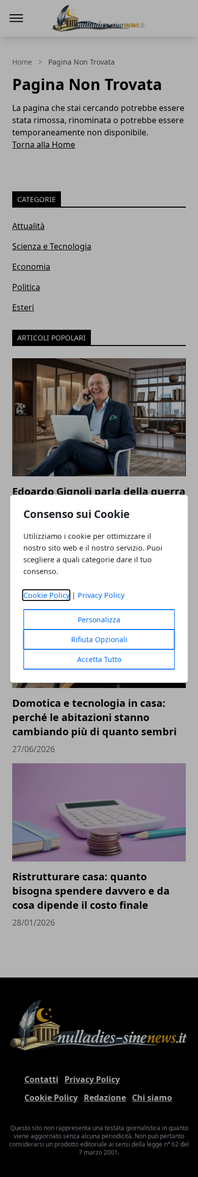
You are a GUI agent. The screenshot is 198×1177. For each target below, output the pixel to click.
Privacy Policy (101, 595)
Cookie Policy (46, 595)
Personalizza (99, 619)
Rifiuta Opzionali (99, 639)
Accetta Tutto (99, 659)
